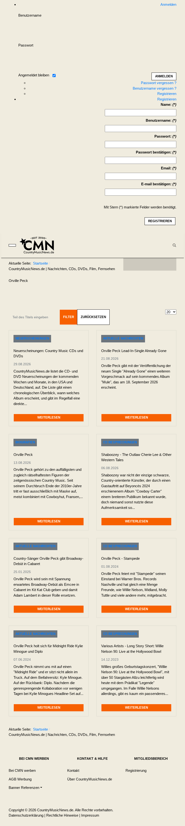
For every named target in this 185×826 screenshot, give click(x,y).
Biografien (25, 442)
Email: (166, 168)
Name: (166, 104)
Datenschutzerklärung (26, 815)
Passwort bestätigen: (154, 152)
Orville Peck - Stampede (120, 558)
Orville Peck (23, 455)
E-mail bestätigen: (156, 184)
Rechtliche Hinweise (62, 815)
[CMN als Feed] (169, 264)
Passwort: (163, 136)
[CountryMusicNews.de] (39, 245)
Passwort (25, 45)
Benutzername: (159, 120)
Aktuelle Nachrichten (123, 338)
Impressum (90, 815)
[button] (25, 788)
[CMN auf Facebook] (130, 264)
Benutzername (29, 15)
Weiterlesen (48, 417)
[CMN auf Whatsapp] (152, 730)
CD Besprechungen (120, 442)
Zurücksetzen (93, 317)
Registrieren (166, 94)
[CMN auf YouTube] (159, 264)
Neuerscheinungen (32, 338)
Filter (68, 317)
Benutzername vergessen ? (154, 88)
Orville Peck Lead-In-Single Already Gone (133, 351)
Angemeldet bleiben (33, 75)
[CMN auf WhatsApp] (150, 264)
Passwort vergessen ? (158, 83)
